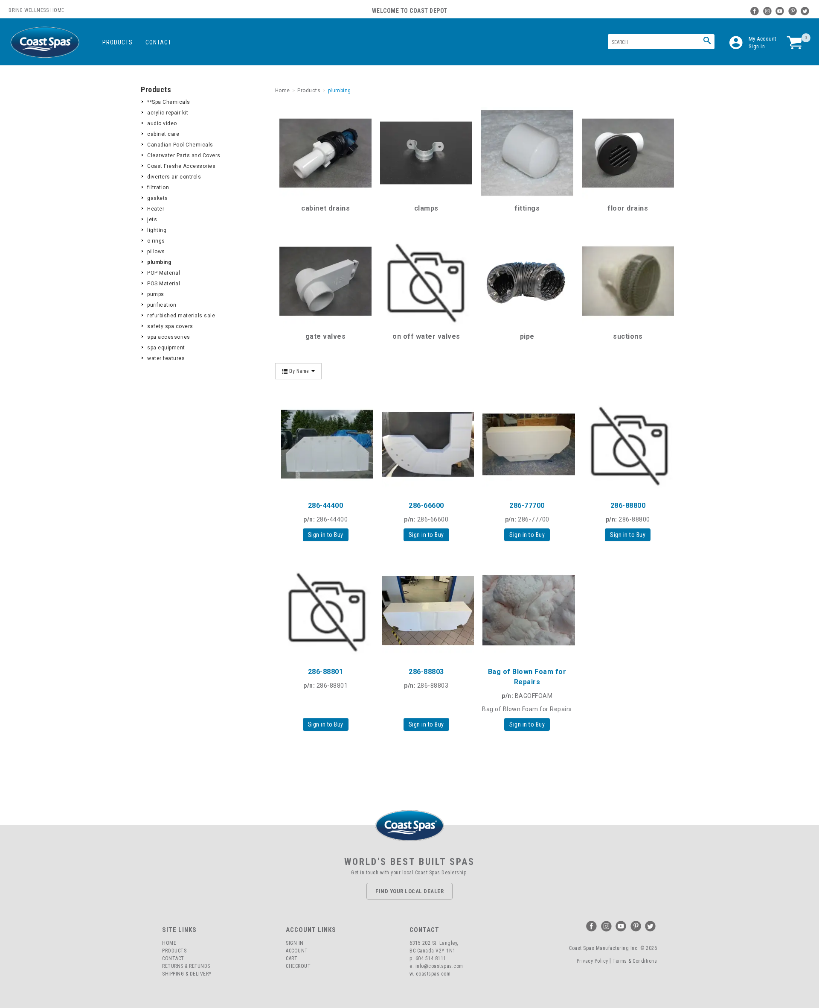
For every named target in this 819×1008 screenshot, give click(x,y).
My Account (763, 38)
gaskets (157, 198)
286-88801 (325, 672)
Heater (155, 209)
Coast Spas (45, 42)
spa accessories (168, 337)
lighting (156, 230)
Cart (291, 958)
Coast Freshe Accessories (181, 166)
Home (169, 943)
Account (297, 951)
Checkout (298, 966)
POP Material (163, 273)
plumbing (159, 262)
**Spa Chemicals (168, 102)
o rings (156, 241)
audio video (162, 123)
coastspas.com (433, 974)
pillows (156, 252)
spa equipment (166, 348)
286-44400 (325, 505)
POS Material (163, 284)
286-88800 (628, 505)
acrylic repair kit (167, 113)
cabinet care (163, 134)
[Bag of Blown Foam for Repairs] (527, 610)
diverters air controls (174, 177)
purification (161, 305)
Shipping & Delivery (187, 974)
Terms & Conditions (635, 961)
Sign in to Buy (325, 534)
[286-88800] (628, 444)
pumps (155, 294)
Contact (158, 42)
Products (117, 42)
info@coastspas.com (439, 966)
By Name (299, 371)
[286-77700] (527, 444)
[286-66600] (426, 444)
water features (166, 358)
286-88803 (426, 672)
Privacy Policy (592, 961)
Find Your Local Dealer (409, 891)
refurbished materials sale (181, 316)
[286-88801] (325, 610)
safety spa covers (170, 326)
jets (152, 220)
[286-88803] (426, 610)
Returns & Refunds (186, 966)
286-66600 (426, 505)
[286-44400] (325, 444)
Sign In (757, 46)
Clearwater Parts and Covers (184, 155)
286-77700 (527, 505)
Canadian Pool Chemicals (180, 145)
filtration (158, 187)
